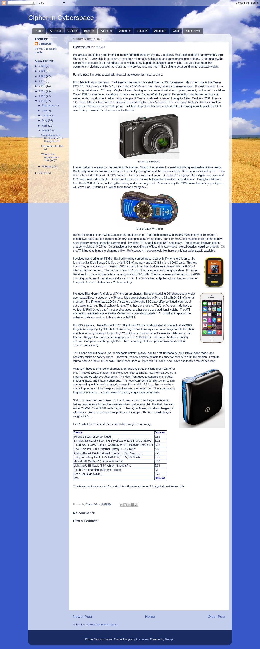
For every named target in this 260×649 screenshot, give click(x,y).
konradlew (142, 639)
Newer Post (82, 617)
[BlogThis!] (125, 505)
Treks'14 (142, 30)
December (48, 105)
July (45, 110)
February (48, 166)
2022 (42, 66)
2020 (42, 76)
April (45, 125)
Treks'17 (89, 30)
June (45, 115)
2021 (42, 71)
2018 (42, 86)
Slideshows (193, 30)
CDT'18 (72, 30)
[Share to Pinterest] (136, 505)
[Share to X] (129, 505)
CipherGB (45, 43)
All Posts (55, 30)
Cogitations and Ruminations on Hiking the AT (52, 138)
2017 (42, 91)
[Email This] (122, 505)
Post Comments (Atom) (103, 624)
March (46, 130)
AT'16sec (106, 30)
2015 (42, 101)
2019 (42, 81)
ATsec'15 (124, 30)
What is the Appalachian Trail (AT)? (50, 157)
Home (39, 30)
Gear (176, 30)
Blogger (169, 639)
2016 (42, 96)
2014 (42, 172)
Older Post (216, 617)
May (45, 120)
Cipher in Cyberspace (61, 18)
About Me (160, 30)
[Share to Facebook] (132, 505)
